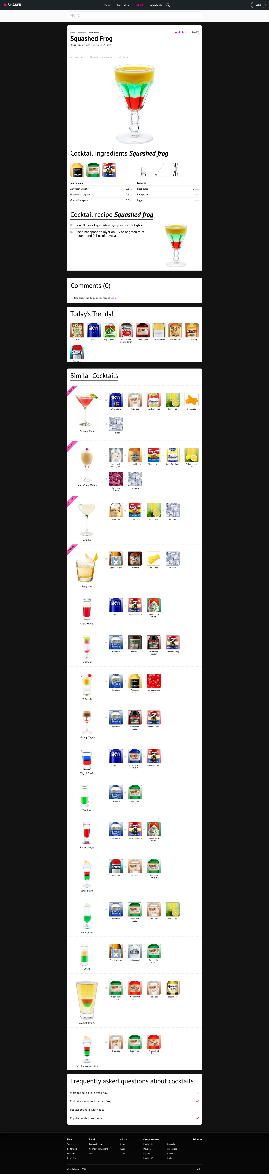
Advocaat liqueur (79, 188)
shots (109, 45)
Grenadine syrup (79, 200)
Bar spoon (142, 194)
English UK (148, 1144)
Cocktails (139, 5)
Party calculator (96, 1144)
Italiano (170, 1158)
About (122, 1144)
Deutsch (147, 1149)
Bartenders (123, 5)
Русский (171, 1153)
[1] (176, 32)
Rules (122, 1149)
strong (73, 45)
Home (72, 32)
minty (80, 45)
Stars (91, 1153)
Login (258, 5)
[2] (179, 32)
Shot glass (142, 188)
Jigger (140, 200)
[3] (182, 32)
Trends (107, 5)
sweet (88, 45)
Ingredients (156, 5)
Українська (172, 1149)
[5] (189, 32)
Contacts (123, 1153)
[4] (186, 32)
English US (148, 1158)
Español (146, 1153)
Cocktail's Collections (98, 1149)
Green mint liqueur (80, 194)
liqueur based (99, 45)
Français (171, 1144)
